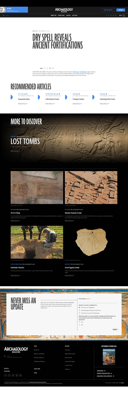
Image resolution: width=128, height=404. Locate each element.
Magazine (87, 307)
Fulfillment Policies (39, 361)
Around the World (70, 361)
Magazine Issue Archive (104, 376)
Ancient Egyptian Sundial (72, 267)
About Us (36, 350)
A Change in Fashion (78, 99)
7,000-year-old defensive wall (81, 72)
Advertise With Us (39, 357)
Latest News (74, 15)
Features (67, 350)
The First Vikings (15, 213)
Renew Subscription (108, 10)
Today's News (37, 369)
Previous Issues (61, 15)
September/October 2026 (109, 346)
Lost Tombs (25, 141)
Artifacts (67, 369)
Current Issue (53, 15)
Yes (82, 322)
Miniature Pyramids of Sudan (73, 213)
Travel (35, 373)
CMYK (122, 383)
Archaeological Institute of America (91, 310)
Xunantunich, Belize (24, 99)
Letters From (68, 365)
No (82, 325)
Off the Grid (68, 357)
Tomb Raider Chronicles (17, 267)
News (34, 31)
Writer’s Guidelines (39, 354)
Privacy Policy (7, 371)
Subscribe (121, 10)
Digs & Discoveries (70, 354)
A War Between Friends (52, 99)
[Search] (3, 15)
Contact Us (6, 368)
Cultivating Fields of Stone (107, 99)
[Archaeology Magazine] (16, 353)
